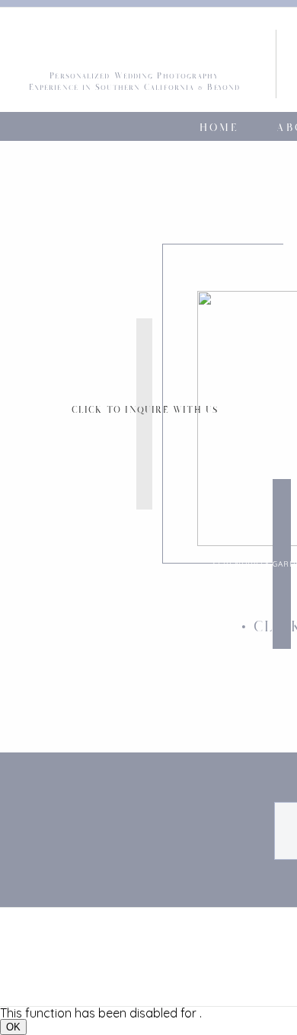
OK (13, 1027)
